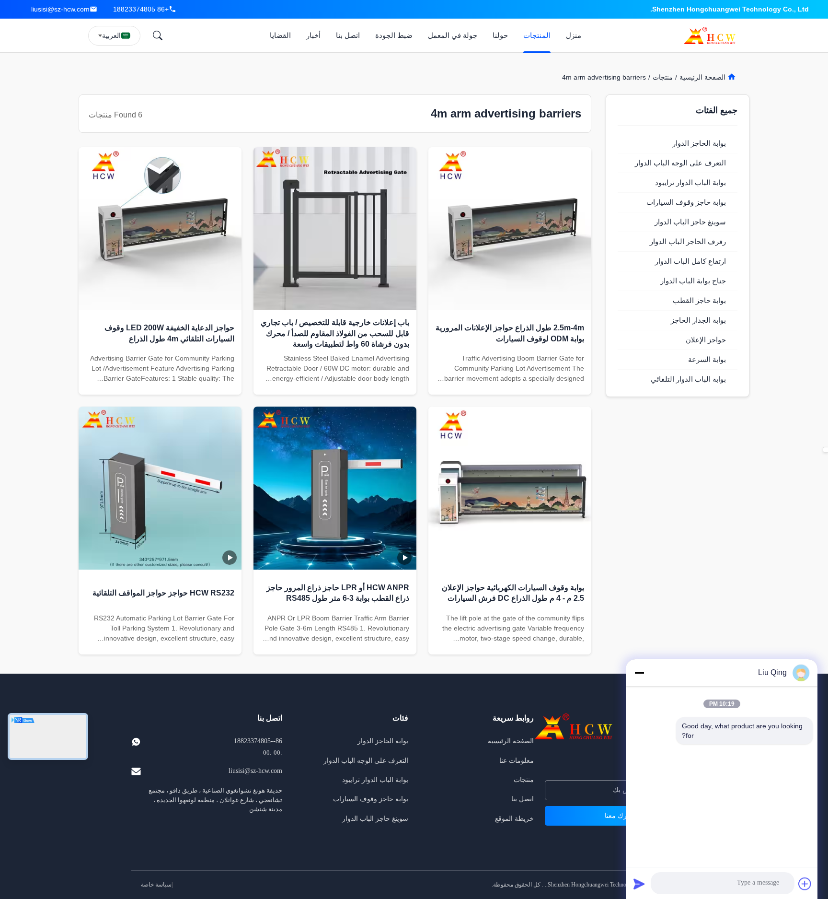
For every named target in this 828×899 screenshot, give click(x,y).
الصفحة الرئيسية (703, 77)
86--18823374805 (258, 741)
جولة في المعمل (452, 35)
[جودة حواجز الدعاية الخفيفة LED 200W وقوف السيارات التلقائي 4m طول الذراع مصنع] (160, 228)
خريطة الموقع (514, 818)
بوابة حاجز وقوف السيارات (370, 799)
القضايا (280, 35)
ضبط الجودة (394, 35)
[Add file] (805, 883)
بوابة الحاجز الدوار (382, 741)
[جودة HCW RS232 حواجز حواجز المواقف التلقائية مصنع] (160, 488)
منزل (573, 35)
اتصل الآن (510, 383)
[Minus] (639, 672)
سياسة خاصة (156, 884)
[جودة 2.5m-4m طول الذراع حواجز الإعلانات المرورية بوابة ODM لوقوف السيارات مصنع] (509, 228)
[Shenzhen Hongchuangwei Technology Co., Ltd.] (711, 35)
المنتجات (537, 35)
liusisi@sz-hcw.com (60, 9)
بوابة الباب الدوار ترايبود (375, 779)
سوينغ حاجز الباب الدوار (375, 818)
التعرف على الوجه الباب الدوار (365, 760)
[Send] (639, 883)
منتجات (663, 77)
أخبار (313, 35)
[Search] (157, 35)
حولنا (500, 35)
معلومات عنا (516, 760)
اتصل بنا (348, 35)
